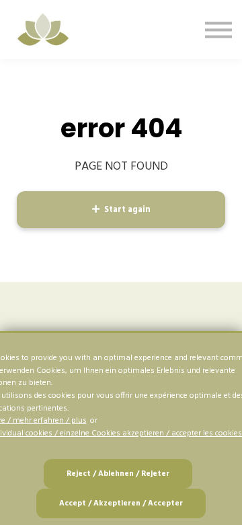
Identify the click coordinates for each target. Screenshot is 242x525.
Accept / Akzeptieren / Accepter (121, 503)
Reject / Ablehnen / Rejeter (118, 474)
